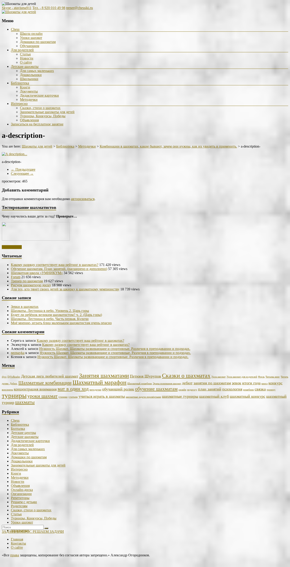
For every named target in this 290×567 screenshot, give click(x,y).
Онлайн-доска (22, 490)
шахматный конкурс (247, 396)
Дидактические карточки (39, 95)
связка (260, 389)
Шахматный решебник (139, 383)
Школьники (29, 79)
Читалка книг (273, 377)
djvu (4, 377)
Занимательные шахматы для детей (47, 112)
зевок (236, 383)
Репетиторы (20, 498)
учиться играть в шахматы (102, 396)
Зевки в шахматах (25, 307)
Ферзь (261, 377)
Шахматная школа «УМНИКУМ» (37, 273)
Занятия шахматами (104, 375)
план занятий (209, 389)
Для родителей (22, 50)
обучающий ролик (118, 389)
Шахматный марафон (99, 382)
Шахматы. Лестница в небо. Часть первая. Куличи (50, 319)
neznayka (17, 353)
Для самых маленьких (37, 71)
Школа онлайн (31, 34)
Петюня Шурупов (145, 376)
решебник (248, 389)
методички (95, 389)
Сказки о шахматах (186, 375)
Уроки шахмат (31, 38)
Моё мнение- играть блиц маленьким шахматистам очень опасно (61, 323)
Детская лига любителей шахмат (49, 376)
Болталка (18, 429)
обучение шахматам (156, 389)
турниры (14, 395)
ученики (63, 397)
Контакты (18, 543)
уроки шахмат (42, 396)
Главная (17, 539)
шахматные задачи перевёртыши (143, 397)
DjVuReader (13, 377)
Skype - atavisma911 (16, 8)
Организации (21, 494)
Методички (29, 99)
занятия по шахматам (212, 383)
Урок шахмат (218, 377)
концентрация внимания (35, 389)
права (14, 555)
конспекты (7, 389)
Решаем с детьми (24, 502)
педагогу (192, 389)
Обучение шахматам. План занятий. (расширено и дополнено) (59, 269)
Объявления (29, 120)
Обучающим (29, 46)
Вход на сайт (12, 247)
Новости (26, 58)
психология (232, 389)
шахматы (25, 402)
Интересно (19, 103)
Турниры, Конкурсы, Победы (42, 116)
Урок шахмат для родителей (242, 377)
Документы (29, 91)
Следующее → (22, 173)
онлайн (182, 389)
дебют (187, 383)
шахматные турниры (180, 396)
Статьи (25, 54)
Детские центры (23, 433)
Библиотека (20, 83)
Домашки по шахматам (38, 42)
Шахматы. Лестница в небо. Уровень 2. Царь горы (50, 311)
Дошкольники (31, 75)
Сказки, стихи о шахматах (40, 108)
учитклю (73, 397)
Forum (15, 277)
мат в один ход (73, 389)
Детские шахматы (25, 66)
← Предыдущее (23, 169)
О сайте (26, 62)
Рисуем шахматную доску (31, 285)
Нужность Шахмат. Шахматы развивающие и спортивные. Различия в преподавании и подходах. (114, 349)
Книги (25, 87)
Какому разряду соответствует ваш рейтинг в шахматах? (54, 265)
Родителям (19, 506)
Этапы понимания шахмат (167, 383)
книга (264, 383)
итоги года (251, 383)
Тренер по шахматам (27, 281)
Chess (15, 29)
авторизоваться (82, 199)
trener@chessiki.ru (79, 8)
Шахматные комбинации (45, 382)
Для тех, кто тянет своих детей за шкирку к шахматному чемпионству (65, 289)
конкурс (275, 383)
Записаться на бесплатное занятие (37, 124)
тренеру (271, 389)
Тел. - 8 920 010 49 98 (48, 8)
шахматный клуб (214, 396)
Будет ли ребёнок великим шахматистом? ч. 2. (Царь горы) (56, 315)
